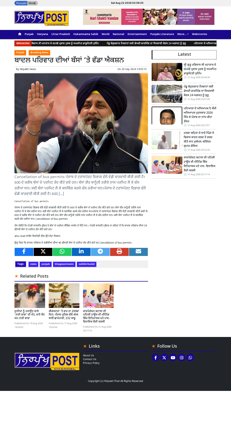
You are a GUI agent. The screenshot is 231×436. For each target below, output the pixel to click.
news (33, 264)
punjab (46, 264)
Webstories (199, 34)
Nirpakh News (28, 69)
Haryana (42, 34)
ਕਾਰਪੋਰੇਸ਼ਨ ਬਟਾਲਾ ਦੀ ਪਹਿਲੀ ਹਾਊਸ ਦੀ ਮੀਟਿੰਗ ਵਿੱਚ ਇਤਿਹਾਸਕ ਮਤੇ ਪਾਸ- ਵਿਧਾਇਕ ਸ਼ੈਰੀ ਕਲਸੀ (96, 317)
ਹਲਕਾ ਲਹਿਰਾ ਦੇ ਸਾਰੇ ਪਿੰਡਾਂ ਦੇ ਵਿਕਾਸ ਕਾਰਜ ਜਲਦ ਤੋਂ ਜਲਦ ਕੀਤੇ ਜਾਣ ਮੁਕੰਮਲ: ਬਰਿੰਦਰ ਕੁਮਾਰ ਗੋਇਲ (199, 139)
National (118, 34)
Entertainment (137, 34)
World (105, 34)
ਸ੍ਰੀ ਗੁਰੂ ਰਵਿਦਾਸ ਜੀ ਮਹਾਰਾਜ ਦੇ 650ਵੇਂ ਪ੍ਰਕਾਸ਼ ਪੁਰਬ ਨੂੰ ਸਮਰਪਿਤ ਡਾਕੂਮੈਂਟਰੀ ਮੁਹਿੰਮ (47, 43)
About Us (88, 355)
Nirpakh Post (112, 380)
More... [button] (181, 34)
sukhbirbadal (87, 264)
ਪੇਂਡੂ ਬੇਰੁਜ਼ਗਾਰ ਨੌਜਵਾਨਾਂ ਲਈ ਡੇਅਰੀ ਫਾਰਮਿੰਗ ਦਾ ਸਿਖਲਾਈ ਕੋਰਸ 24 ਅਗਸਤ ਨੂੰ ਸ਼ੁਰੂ (132, 43)
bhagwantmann (64, 264)
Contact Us (89, 359)
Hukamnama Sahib (85, 34)
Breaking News (39, 52)
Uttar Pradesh (60, 34)
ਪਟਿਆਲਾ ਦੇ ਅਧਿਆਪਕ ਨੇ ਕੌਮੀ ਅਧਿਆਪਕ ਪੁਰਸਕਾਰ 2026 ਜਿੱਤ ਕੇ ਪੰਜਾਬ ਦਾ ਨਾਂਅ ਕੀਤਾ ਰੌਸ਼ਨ (200, 115)
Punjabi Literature (162, 34)
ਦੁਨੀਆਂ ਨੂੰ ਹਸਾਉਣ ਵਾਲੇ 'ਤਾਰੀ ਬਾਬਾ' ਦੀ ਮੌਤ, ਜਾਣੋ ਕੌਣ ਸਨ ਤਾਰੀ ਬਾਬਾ (29, 315)
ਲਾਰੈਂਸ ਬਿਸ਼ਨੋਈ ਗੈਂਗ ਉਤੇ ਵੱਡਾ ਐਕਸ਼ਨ (43, 236)
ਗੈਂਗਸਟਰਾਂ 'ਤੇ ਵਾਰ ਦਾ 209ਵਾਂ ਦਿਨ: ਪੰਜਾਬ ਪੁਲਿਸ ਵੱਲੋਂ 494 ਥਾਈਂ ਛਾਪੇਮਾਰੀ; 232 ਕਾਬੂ (64, 315)
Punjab (29, 34)
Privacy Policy (91, 362)
